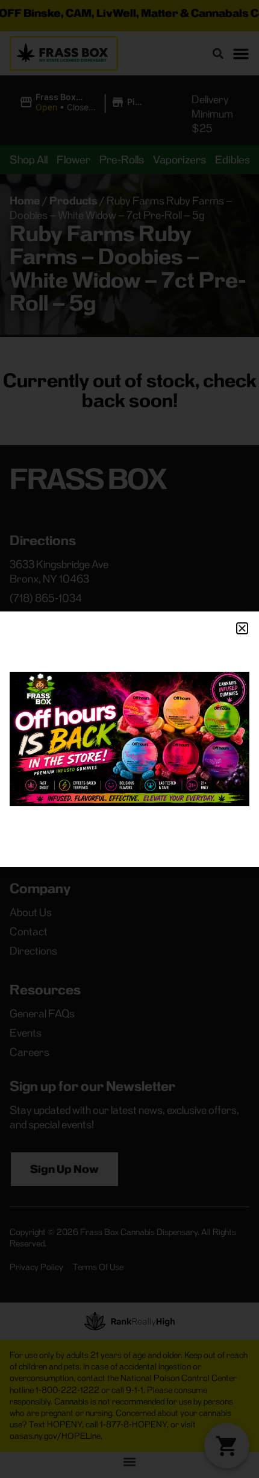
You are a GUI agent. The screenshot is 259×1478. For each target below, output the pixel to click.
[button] (242, 628)
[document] (129, 739)
